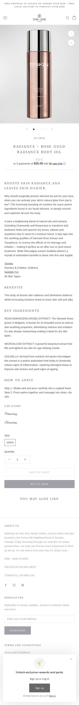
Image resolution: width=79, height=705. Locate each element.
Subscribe (18, 630)
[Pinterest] (22, 585)
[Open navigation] (5, 17)
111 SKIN (39, 138)
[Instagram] (14, 585)
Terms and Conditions (17, 652)
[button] (39, 163)
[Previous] (26, 129)
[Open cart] (74, 17)
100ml (10, 442)
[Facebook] (5, 585)
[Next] (52, 129)
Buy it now (40, 484)
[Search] (67, 17)
